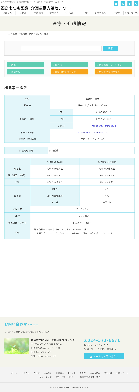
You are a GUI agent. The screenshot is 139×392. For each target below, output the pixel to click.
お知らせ (7, 12)
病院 (31, 33)
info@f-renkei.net (46, 355)
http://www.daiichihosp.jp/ (92, 132)
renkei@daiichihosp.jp (104, 125)
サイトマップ (45, 377)
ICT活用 (69, 12)
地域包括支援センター (66, 72)
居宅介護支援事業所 (109, 72)
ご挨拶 (23, 12)
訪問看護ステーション (110, 64)
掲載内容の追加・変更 (90, 377)
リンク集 (115, 12)
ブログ (84, 12)
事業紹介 (38, 12)
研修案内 (54, 12)
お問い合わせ (131, 12)
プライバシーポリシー (66, 377)
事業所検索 (100, 12)
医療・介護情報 (20, 33)
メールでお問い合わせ (106, 356)
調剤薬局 (15, 72)
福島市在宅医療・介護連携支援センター (72, 387)
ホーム (7, 33)
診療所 (58, 64)
